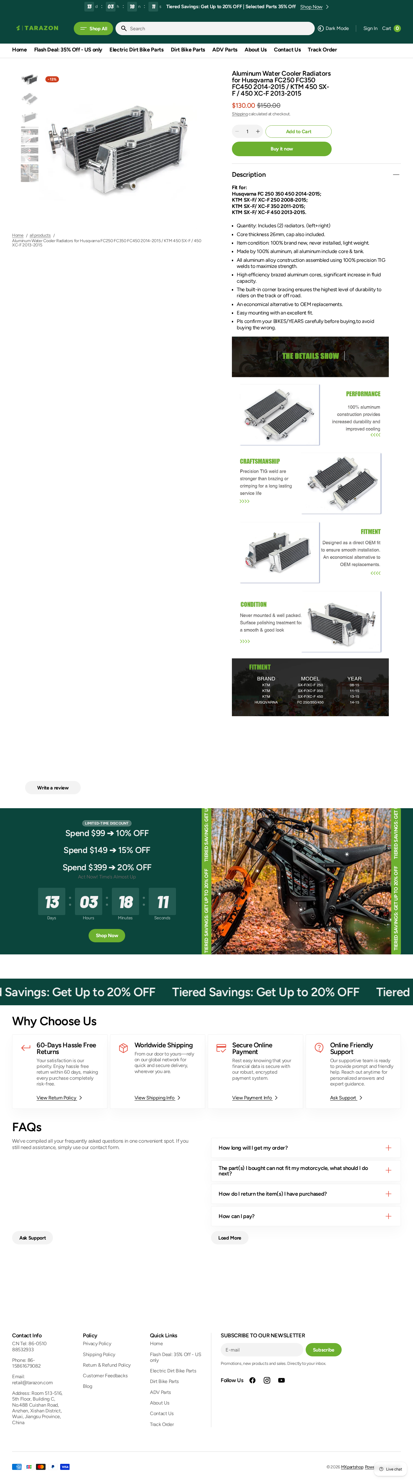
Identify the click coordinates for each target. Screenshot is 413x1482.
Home (18, 235)
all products (40, 235)
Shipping (240, 114)
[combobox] (221, 28)
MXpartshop (352, 1467)
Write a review (53, 788)
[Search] (121, 28)
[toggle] (396, 174)
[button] (370, 28)
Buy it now (282, 149)
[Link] (59, 1072)
